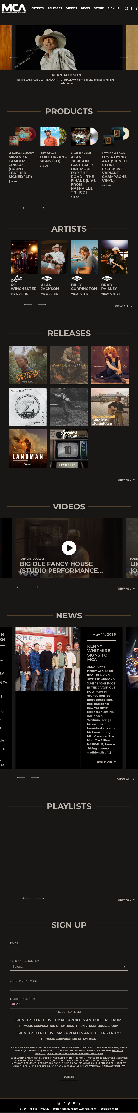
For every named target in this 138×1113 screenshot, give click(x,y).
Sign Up (113, 8)
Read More (103, 758)
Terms (93, 1062)
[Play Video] (69, 544)
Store (99, 8)
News (85, 8)
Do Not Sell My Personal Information (75, 1049)
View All (122, 302)
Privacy (44, 1105)
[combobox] (15, 1000)
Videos (71, 8)
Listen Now (27, 359)
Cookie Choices (109, 1105)
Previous (12, 55)
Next (125, 55)
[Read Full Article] (47, 655)
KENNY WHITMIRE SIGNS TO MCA (98, 649)
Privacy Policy (114, 1062)
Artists (37, 8)
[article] (69, 544)
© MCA (23, 1105)
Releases (55, 8)
